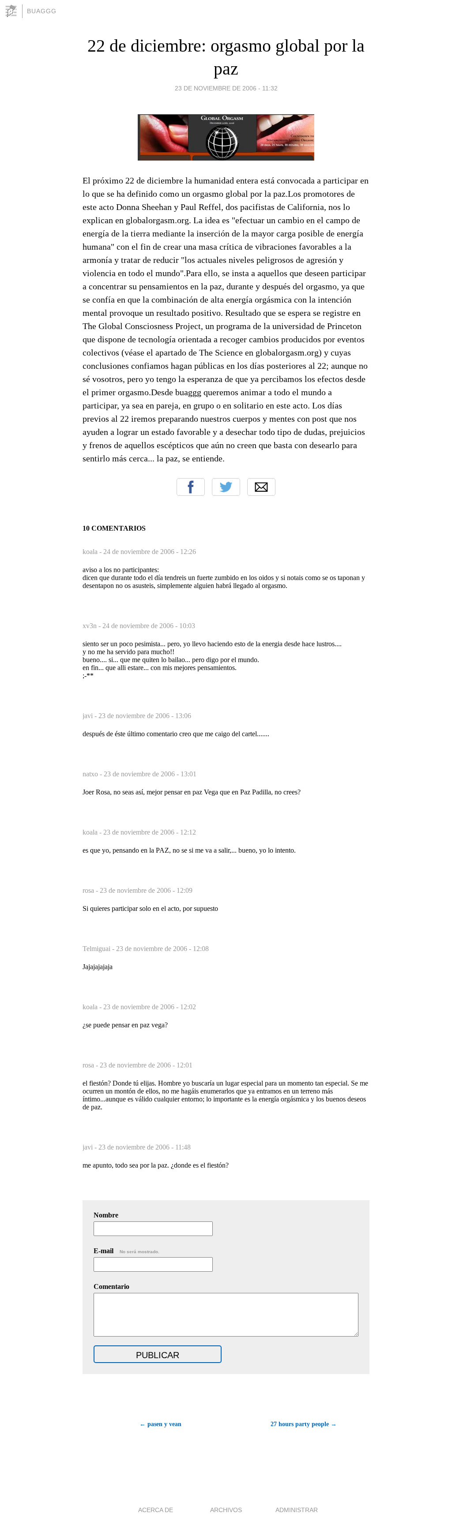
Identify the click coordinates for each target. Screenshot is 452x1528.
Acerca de (155, 1509)
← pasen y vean (160, 1424)
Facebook (191, 487)
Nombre (106, 1215)
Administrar (296, 1509)
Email (261, 487)
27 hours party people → (304, 1424)
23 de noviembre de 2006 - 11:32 (226, 88)
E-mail (126, 1251)
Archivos (226, 1509)
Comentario (111, 1286)
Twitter (226, 487)
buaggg (41, 11)
